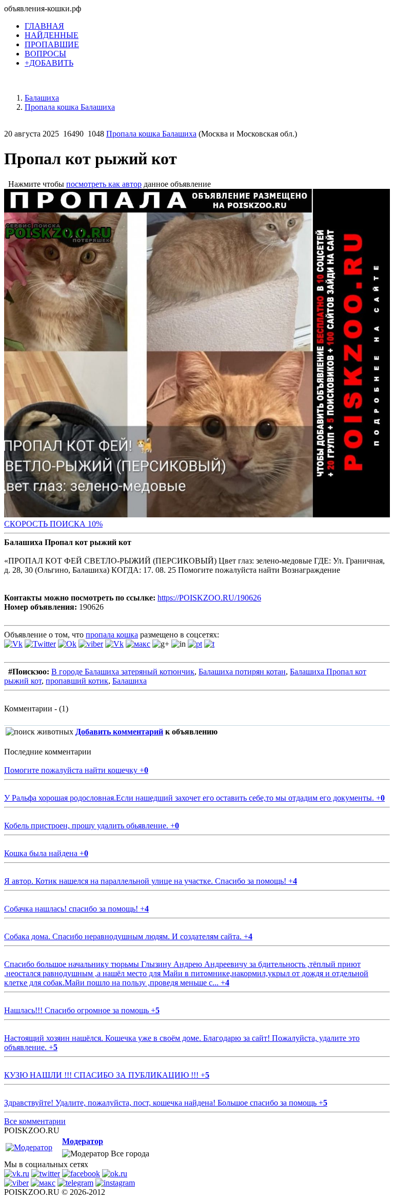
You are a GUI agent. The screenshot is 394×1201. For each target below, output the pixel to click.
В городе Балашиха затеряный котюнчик (122, 671)
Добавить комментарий (119, 731)
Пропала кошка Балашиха (151, 133)
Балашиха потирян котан (242, 671)
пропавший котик (77, 680)
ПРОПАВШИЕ (52, 44)
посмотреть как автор (104, 184)
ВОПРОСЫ (45, 53)
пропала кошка (112, 634)
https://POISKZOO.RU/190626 (209, 597)
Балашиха (129, 680)
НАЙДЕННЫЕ (51, 35)
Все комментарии (35, 1121)
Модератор (82, 1141)
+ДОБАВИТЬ (49, 63)
